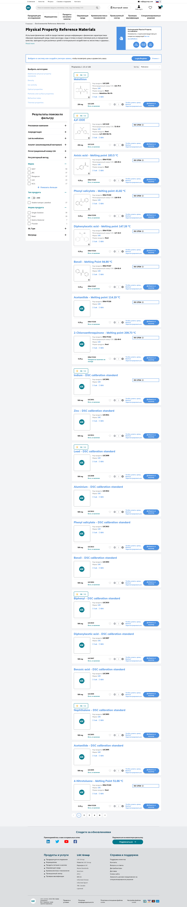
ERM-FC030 (107, 195)
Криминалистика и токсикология (57, 871)
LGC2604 (106, 562)
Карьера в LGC (82, 865)
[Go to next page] (105, 815)
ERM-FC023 (107, 160)
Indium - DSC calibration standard (96, 375)
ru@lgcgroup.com (146, 1)
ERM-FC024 (107, 231)
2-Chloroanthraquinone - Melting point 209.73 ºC (105, 332)
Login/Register (141, 58)
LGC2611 (106, 415)
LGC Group (81, 859)
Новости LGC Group (84, 862)
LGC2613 (106, 526)
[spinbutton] (118, 104)
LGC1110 (106, 124)
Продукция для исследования (57, 859)
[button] (47, 125)
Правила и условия (67, 901)
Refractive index (34, 98)
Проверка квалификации (55, 876)
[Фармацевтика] (44, 863)
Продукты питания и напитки (56, 865)
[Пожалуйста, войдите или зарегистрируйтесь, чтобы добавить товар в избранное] (110, 104)
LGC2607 (106, 638)
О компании (31, 1)
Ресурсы (50, 1)
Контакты (77, 1)
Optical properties (35, 89)
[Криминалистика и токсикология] (44, 871)
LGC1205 (106, 83)
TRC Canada (81, 886)
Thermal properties (36, 102)
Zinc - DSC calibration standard (94, 410)
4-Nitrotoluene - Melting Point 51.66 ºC (98, 781)
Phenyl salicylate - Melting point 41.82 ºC (100, 191)
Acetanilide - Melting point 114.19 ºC (97, 297)
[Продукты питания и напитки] (44, 865)
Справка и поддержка (64, 1)
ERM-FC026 (107, 301)
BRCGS (79, 877)
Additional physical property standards (39, 75)
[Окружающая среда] (44, 868)
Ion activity (32, 85)
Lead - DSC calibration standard (94, 451)
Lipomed (80, 888)
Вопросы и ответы (117, 865)
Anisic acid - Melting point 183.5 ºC (96, 155)
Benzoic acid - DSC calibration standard (99, 669)
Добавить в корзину (151, 104)
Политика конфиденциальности (86, 901)
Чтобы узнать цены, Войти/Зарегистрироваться (134, 104)
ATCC (78, 874)
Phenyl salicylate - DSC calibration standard (102, 522)
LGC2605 (106, 750)
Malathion (80, 79)
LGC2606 (106, 674)
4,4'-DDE (79, 120)
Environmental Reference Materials (50, 24)
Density (31, 80)
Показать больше (48, 187)
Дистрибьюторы (116, 868)
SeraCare (80, 871)
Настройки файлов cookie (134, 901)
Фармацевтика (51, 862)
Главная (29, 24)
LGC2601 (106, 379)
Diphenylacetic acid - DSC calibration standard (104, 634)
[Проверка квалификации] (44, 877)
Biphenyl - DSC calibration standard (97, 598)
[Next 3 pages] (100, 815)
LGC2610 (106, 603)
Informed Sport (82, 883)
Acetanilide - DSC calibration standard (98, 745)
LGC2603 (106, 714)
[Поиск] (97, 7)
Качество (41, 1)
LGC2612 (106, 491)
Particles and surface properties (41, 94)
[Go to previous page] (74, 815)
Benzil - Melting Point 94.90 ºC (93, 261)
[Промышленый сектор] (44, 874)
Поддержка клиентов (118, 859)
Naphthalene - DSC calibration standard (99, 710)
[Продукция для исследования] (44, 860)
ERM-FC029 (107, 785)
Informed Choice (83, 880)
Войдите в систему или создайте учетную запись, (50, 58)
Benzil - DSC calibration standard (95, 557)
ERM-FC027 (107, 266)
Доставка (113, 871)
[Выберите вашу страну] (158, 1)
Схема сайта (115, 874)
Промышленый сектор (54, 873)
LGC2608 (106, 456)
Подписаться (126, 842)
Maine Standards (83, 868)
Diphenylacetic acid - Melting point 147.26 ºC (102, 226)
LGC (99, 88)
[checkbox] (29, 169)
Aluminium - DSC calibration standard (98, 486)
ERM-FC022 (107, 337)
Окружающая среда (53, 868)
